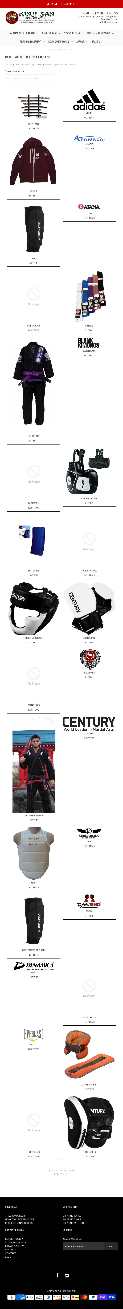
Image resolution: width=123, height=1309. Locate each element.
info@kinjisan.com (109, 21)
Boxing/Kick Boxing (59, 42)
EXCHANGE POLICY (15, 1242)
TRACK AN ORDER (15, 1215)
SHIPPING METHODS (74, 1223)
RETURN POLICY (14, 1238)
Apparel (80, 42)
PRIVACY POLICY (14, 1246)
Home (52, 49)
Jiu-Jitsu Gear (49, 33)
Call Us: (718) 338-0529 (100, 13)
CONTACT (10, 1253)
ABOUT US (11, 1249)
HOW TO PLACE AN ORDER (19, 1219)
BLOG (8, 1256)
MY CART (66, 4)
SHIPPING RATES (72, 1215)
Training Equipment (30, 42)
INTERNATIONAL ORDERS (19, 1223)
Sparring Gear (72, 33)
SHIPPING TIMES (72, 1219)
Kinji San (71, 1291)
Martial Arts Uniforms (22, 33)
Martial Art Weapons (99, 33)
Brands (96, 42)
